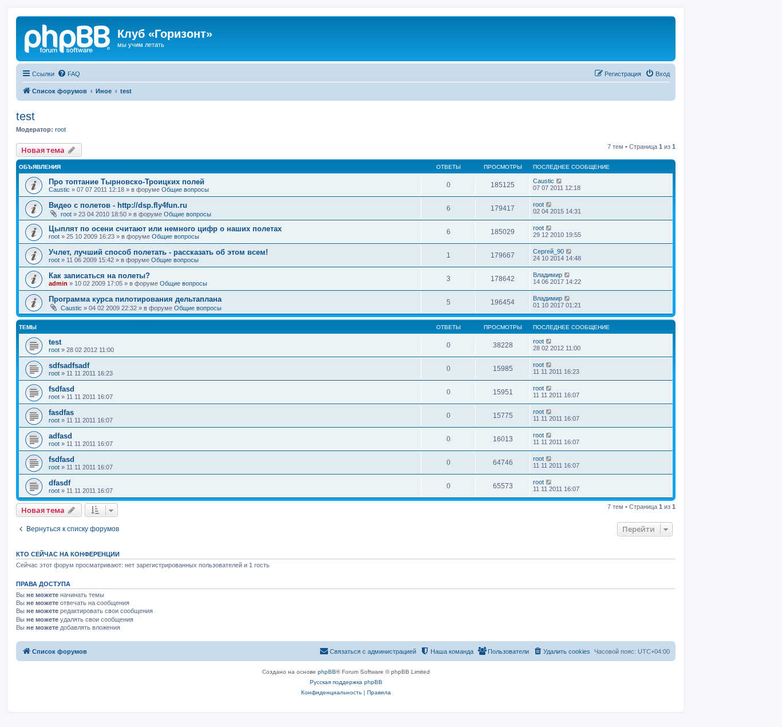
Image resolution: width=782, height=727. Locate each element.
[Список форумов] (68, 37)
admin (58, 283)
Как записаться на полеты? (99, 275)
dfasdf (59, 483)
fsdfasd (61, 389)
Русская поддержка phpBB (346, 682)
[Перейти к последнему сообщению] (559, 180)
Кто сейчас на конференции (68, 554)
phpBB (327, 672)
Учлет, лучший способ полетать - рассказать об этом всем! (158, 252)
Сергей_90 (548, 251)
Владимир (547, 274)
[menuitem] (68, 74)
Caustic (59, 189)
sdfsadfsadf (69, 365)
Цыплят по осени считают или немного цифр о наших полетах (165, 228)
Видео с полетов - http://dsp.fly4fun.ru (118, 205)
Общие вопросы (185, 189)
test (25, 116)
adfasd (60, 436)
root (60, 129)
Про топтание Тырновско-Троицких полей (126, 181)
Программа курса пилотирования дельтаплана (135, 299)
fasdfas (61, 412)
